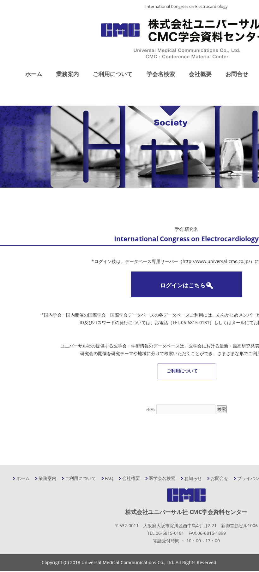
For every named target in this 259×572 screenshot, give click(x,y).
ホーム (33, 74)
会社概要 (200, 74)
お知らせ (193, 478)
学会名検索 (161, 74)
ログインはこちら (183, 285)
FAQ (109, 478)
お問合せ (237, 74)
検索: (150, 409)
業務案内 (67, 74)
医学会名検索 (162, 478)
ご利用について (113, 74)
